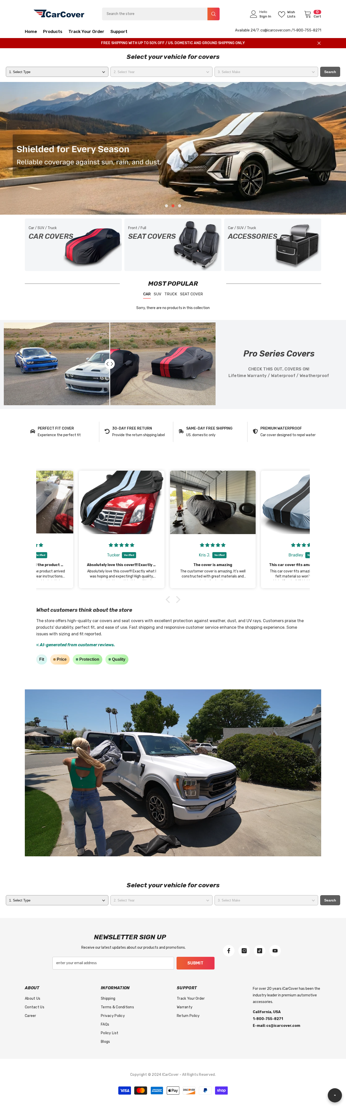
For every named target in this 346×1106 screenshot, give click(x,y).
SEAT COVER (191, 294)
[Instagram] (244, 951)
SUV (157, 294)
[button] (39, 148)
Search (330, 72)
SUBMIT (195, 963)
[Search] (161, 14)
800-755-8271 (308, 30)
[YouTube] (275, 951)
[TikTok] (259, 951)
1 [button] (166, 205)
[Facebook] (229, 951)
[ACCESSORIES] (272, 244)
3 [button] (179, 205)
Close (319, 43)
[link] (62, 432)
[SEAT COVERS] (172, 244)
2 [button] (173, 205)
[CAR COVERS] (73, 244)
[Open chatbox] (335, 1098)
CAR (147, 294)
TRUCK (170, 294)
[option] (173, 148)
